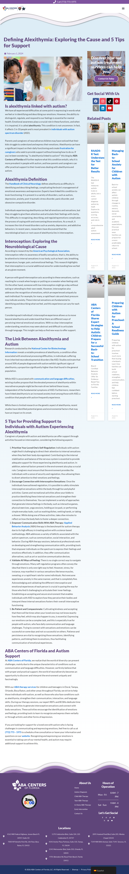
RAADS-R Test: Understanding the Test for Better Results (100, 161)
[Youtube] (110, 108)
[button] (123, 8)
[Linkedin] (103, 108)
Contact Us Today (106, 78)
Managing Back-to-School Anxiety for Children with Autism (118, 164)
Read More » (95, 241)
